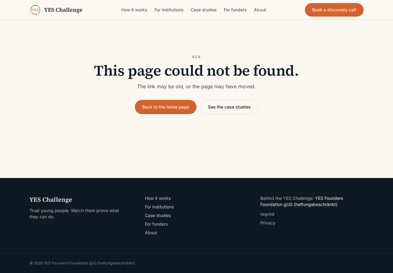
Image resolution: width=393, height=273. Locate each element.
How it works (134, 9)
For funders (235, 9)
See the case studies (229, 106)
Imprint (267, 214)
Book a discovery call (334, 9)
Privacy (267, 222)
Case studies (203, 9)
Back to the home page (165, 106)
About (260, 9)
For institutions (168, 9)
